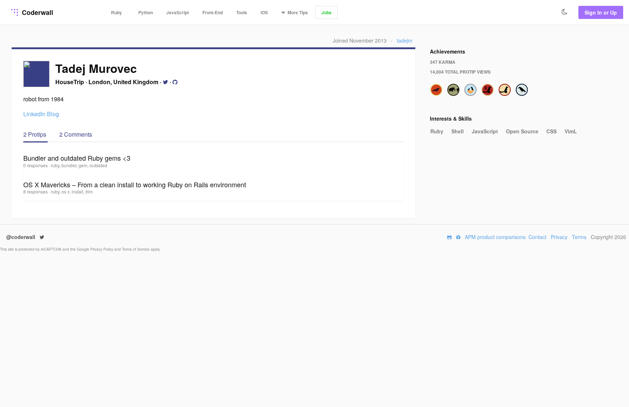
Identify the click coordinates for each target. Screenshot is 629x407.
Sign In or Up (601, 12)
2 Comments (75, 134)
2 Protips (35, 134)
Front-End (212, 12)
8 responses (36, 191)
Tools (241, 12)
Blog (53, 114)
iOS (264, 12)
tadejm (404, 40)
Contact (537, 236)
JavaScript (177, 12)
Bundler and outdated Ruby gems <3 (76, 158)
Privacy (559, 236)
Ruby (116, 12)
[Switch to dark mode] (564, 12)
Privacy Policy (102, 249)
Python (145, 12)
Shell (457, 131)
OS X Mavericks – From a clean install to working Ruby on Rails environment (134, 184)
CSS (551, 131)
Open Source (522, 131)
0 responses (36, 165)
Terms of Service (136, 249)
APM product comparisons (495, 236)
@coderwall (21, 236)
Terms (579, 236)
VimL (571, 131)
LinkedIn (34, 114)
